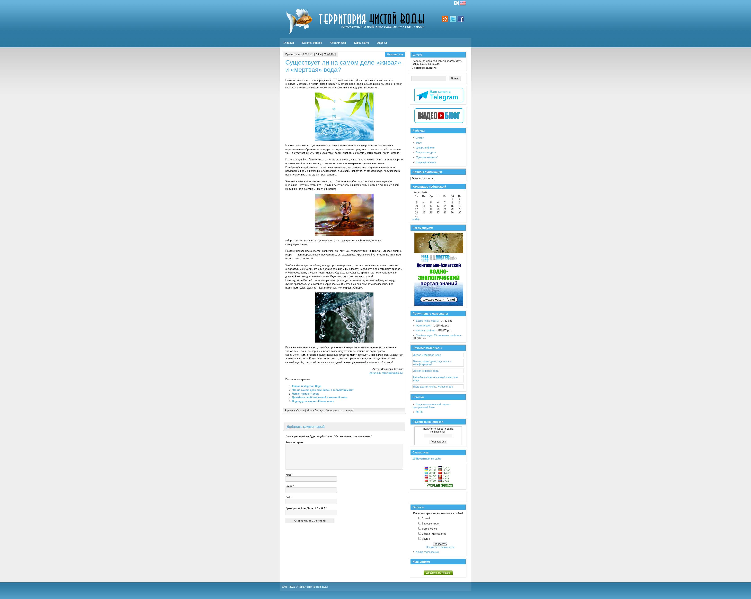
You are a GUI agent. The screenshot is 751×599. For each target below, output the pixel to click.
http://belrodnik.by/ (392, 372)
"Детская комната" (427, 157)
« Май (416, 219)
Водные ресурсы (426, 152)
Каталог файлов (312, 42)
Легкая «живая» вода (305, 393)
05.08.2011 (330, 54)
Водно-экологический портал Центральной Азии (431, 406)
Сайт (288, 497)
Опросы (382, 42)
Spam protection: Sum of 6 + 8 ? (305, 508)
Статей (426, 518)
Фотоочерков (429, 528)
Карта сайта (361, 42)
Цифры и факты (425, 147)
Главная (289, 42)
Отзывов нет (395, 54)
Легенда (319, 410)
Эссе (419, 142)
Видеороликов (430, 523)
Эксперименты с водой (339, 410)
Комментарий (294, 442)
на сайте (426, 458)
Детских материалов (434, 533)
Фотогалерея (338, 42)
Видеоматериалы (426, 162)
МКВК (419, 412)
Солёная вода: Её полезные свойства (438, 335)
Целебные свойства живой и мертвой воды (320, 397)
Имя (289, 474)
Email (290, 486)
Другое (426, 538)
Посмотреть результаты (440, 547)
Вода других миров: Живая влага (313, 401)
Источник (374, 372)
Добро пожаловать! (427, 320)
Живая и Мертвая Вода (306, 386)
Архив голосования (427, 551)
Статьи (300, 410)
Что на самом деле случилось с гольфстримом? (323, 390)
